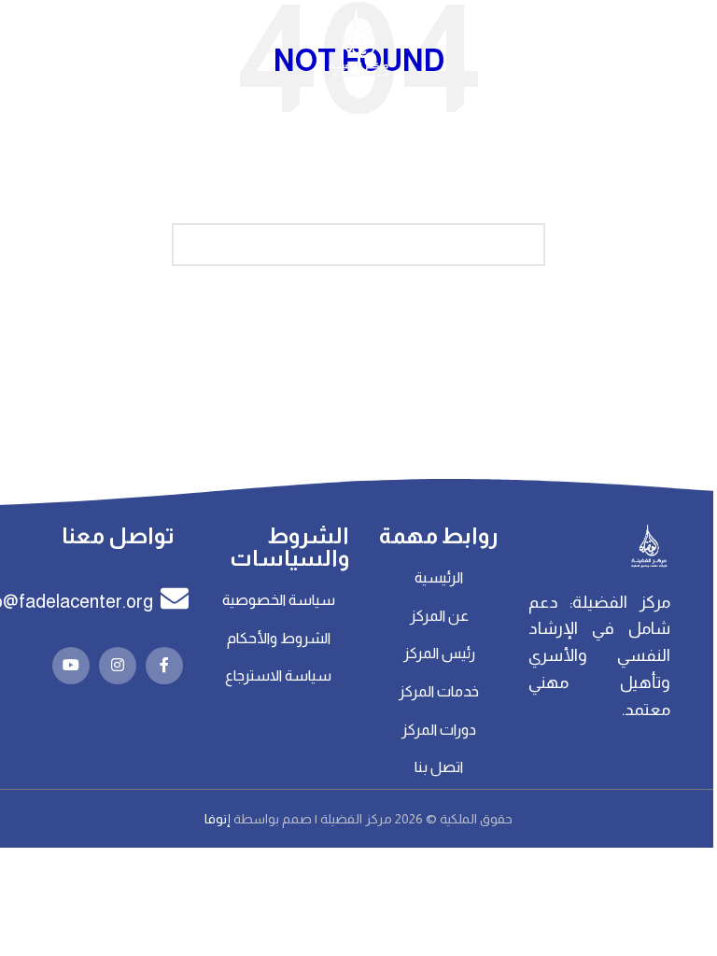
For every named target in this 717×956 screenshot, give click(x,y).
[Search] (23, 42)
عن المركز (439, 616)
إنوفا (218, 818)
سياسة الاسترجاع (278, 675)
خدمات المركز (439, 691)
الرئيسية (439, 577)
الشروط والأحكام (278, 638)
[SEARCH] (193, 244)
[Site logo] (358, 41)
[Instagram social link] (117, 665)
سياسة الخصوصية (278, 600)
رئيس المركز (439, 653)
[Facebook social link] (164, 665)
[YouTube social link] (71, 665)
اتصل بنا (439, 767)
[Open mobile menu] (693, 42)
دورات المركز (438, 730)
